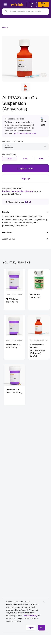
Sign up (43, 4)
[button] (5, 4)
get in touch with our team (25, 133)
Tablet (28, 202)
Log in (32, 4)
